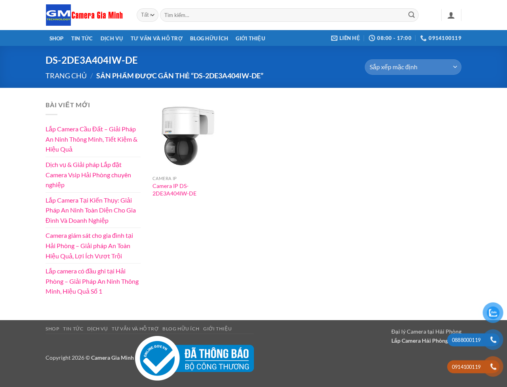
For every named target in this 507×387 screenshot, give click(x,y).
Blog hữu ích (209, 38)
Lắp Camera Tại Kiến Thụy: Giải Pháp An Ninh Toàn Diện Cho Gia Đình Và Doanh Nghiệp (91, 210)
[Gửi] (411, 15)
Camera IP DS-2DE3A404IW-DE (174, 189)
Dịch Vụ (112, 38)
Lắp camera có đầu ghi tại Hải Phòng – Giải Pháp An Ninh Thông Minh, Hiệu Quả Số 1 (92, 281)
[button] (451, 15)
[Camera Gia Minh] (85, 15)
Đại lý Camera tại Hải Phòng (426, 331)
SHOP (57, 38)
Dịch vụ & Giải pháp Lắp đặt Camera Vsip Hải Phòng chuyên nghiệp (88, 174)
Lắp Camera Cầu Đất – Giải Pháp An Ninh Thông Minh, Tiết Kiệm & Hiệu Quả (91, 139)
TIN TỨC (82, 38)
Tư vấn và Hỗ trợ (157, 38)
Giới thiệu (250, 38)
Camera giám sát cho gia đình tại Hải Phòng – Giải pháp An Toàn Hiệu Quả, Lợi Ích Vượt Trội (89, 245)
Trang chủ (66, 75)
